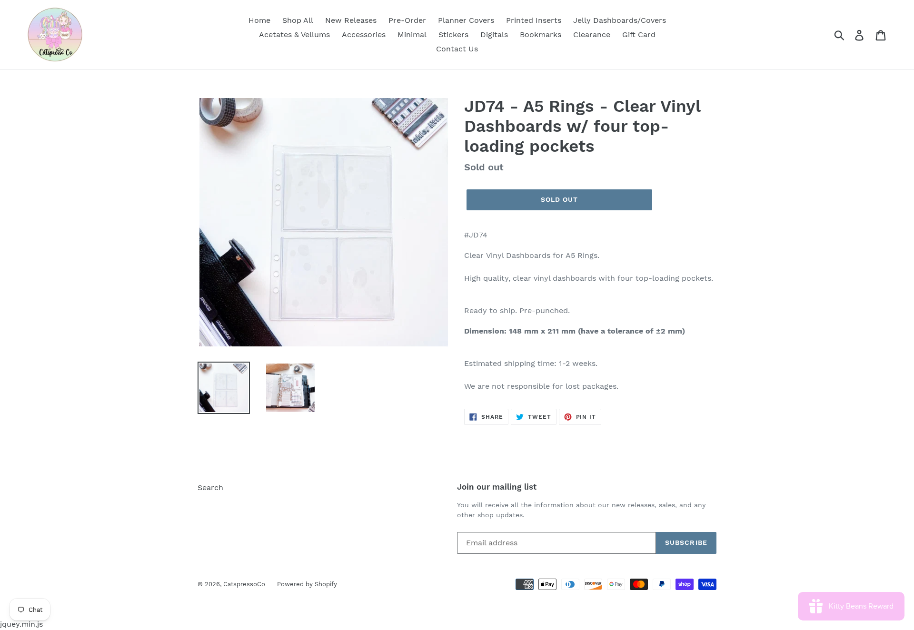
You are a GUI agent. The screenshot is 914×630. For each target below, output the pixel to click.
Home (259, 20)
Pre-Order (407, 20)
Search (210, 487)
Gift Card (639, 34)
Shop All (297, 20)
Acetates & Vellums (294, 34)
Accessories (364, 34)
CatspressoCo (244, 584)
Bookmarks (540, 34)
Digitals (494, 34)
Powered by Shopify (307, 584)
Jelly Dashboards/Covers (619, 20)
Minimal (412, 34)
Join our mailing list (496, 487)
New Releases (351, 20)
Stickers (453, 34)
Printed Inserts (533, 20)
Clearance (591, 34)
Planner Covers (466, 20)
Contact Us (457, 48)
